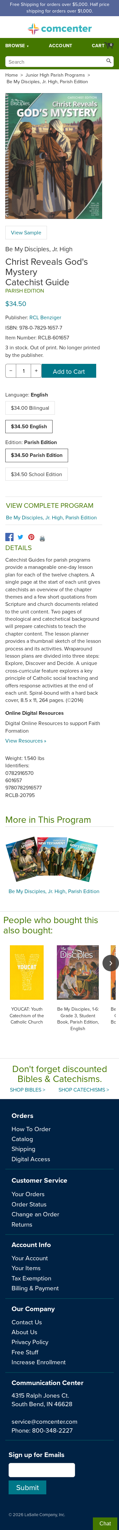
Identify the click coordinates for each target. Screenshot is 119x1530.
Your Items (26, 1267)
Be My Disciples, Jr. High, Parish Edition (47, 81)
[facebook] (9, 537)
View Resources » (25, 740)
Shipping (23, 1148)
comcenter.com (59, 27)
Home (11, 75)
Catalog (22, 1138)
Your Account (30, 1257)
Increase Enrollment (39, 1361)
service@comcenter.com (44, 1421)
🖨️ (42, 538)
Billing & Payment (35, 1287)
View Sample (26, 232)
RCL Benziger (45, 317)
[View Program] (59, 859)
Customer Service (39, 1180)
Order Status (29, 1204)
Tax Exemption (31, 1277)
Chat (105, 1523)
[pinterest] (31, 537)
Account (60, 45)
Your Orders (28, 1193)
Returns (22, 1224)
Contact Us (27, 1321)
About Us (24, 1331)
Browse (15, 45)
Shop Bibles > (27, 1089)
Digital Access (31, 1158)
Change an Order (35, 1213)
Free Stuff (25, 1351)
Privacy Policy (30, 1341)
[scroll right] (110, 963)
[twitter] (20, 537)
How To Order (31, 1128)
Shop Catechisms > (84, 1089)
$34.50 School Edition (36, 474)
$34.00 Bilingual (30, 407)
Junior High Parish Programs (55, 75)
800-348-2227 (52, 1430)
